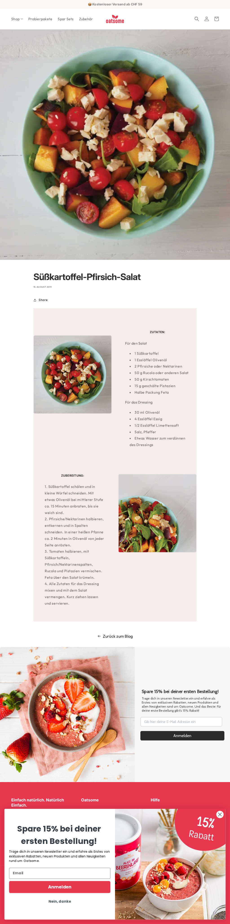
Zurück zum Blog (118, 636)
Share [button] (43, 300)
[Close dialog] (220, 814)
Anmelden (182, 735)
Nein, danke (60, 901)
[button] (17, 19)
